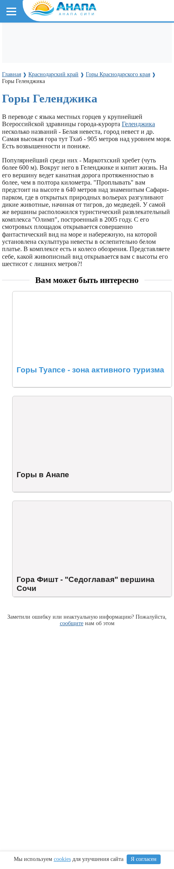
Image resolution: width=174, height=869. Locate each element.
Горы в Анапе (32, 399)
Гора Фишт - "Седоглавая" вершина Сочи (70, 504)
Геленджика (138, 124)
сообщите (71, 623)
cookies (62, 859)
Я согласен (144, 859)
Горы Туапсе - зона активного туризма (66, 294)
